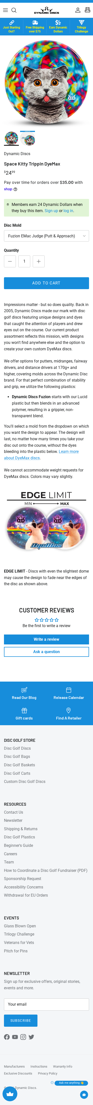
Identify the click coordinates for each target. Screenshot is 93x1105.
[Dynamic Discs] (46, 10)
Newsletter (13, 820)
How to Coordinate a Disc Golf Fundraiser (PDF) (46, 870)
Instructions (39, 1066)
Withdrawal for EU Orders (26, 895)
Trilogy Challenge (19, 934)
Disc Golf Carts (17, 773)
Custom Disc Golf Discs (24, 781)
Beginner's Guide (18, 845)
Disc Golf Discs (17, 748)
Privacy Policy (47, 1073)
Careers (10, 854)
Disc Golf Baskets (19, 765)
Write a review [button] (46, 639)
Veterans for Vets (19, 942)
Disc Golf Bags (17, 756)
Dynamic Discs (25, 1088)
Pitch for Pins (16, 951)
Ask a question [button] (46, 651)
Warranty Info (62, 1066)
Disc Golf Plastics (19, 837)
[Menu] (5, 10)
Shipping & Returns (20, 829)
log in (68, 210)
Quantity (11, 250)
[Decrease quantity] (10, 261)
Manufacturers (14, 1066)
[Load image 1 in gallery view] (46, 81)
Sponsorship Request (22, 878)
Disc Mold (12, 225)
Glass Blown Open (20, 926)
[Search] (16, 10)
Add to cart (46, 283)
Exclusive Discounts (18, 1073)
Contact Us (13, 812)
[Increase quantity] (39, 261)
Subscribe (20, 1020)
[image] (11, 138)
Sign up (51, 210)
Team (9, 862)
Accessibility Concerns (23, 887)
